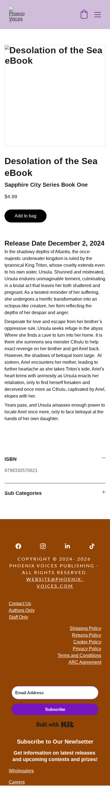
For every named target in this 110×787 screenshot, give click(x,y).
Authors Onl (20, 610)
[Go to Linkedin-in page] (70, 546)
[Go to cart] (84, 14)
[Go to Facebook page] (21, 546)
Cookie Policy (87, 642)
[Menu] (97, 14)
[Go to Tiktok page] (92, 546)
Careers (17, 782)
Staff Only (18, 617)
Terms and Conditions (79, 655)
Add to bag (25, 215)
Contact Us (20, 603)
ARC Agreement (85, 662)
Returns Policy (86, 635)
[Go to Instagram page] (45, 546)
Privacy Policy (87, 648)
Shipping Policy (85, 628)
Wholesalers (21, 770)
